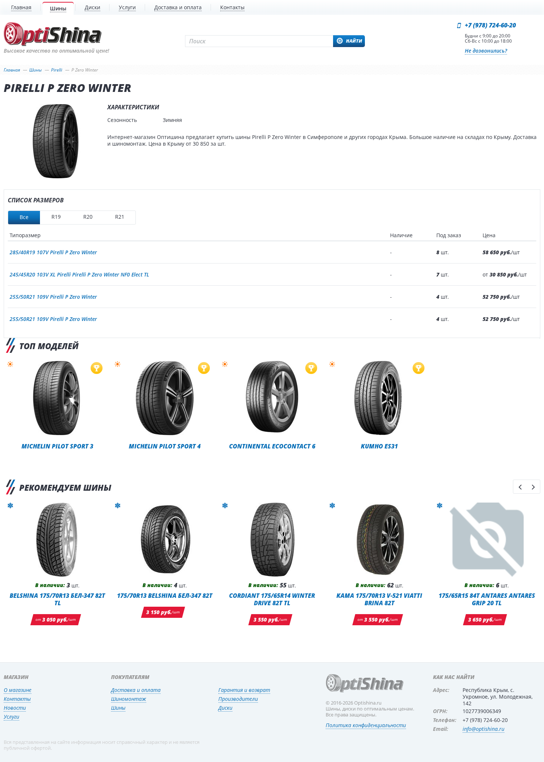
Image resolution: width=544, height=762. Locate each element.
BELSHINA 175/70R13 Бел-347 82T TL (57, 599)
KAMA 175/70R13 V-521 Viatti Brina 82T (379, 599)
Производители (238, 698)
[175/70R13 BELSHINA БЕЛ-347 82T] (165, 540)
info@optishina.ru (483, 728)
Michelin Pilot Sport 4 (165, 446)
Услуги (11, 716)
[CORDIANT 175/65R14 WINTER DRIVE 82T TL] (272, 540)
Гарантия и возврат (244, 689)
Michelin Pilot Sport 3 (57, 446)
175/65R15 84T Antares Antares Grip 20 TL (487, 599)
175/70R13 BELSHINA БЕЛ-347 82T (164, 595)
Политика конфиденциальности (366, 725)
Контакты (17, 698)
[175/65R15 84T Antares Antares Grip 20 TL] (487, 540)
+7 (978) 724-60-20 (490, 25)
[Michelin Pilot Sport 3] (57, 398)
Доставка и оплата (136, 689)
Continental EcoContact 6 (272, 446)
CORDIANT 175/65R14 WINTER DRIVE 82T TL (272, 599)
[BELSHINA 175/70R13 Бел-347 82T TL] (57, 540)
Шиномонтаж (128, 698)
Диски (225, 707)
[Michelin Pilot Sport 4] (165, 398)
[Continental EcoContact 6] (272, 398)
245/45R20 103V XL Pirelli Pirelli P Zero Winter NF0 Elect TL (79, 274)
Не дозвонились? (486, 50)
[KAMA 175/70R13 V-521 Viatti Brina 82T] (379, 540)
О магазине (17, 689)
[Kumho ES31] (379, 398)
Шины (118, 707)
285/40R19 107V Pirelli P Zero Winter (53, 252)
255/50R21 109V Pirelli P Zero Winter (53, 296)
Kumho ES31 (379, 446)
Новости (15, 707)
